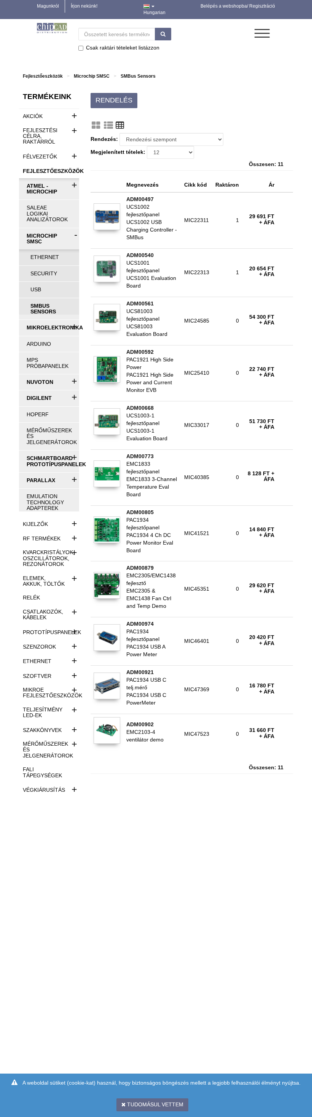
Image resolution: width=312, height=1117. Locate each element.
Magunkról (48, 6)
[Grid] (96, 125)
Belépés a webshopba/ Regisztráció (238, 6)
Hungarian (154, 12)
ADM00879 (140, 568)
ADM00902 (140, 724)
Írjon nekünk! (84, 6)
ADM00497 (140, 199)
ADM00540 (140, 255)
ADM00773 (140, 456)
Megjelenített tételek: (118, 152)
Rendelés (114, 100)
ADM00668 (140, 408)
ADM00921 (140, 672)
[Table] (120, 125)
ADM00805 (140, 512)
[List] (108, 125)
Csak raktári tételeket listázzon (122, 48)
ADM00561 (140, 303)
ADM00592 (140, 352)
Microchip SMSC (92, 76)
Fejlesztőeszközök (43, 76)
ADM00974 (140, 624)
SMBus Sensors (138, 76)
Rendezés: (104, 139)
